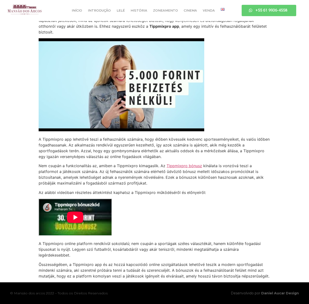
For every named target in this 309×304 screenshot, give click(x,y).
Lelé (121, 10)
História (139, 10)
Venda (209, 10)
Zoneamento (165, 10)
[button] (269, 10)
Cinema (190, 10)
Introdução (99, 10)
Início (77, 10)
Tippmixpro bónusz (184, 165)
